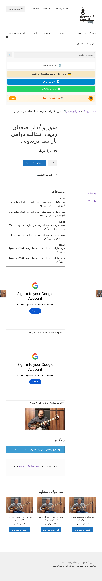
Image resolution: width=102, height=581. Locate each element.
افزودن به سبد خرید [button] (82, 530)
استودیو (47, 33)
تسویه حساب (47, 8)
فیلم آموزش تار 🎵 (71, 111)
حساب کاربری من (62, 8)
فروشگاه (92, 33)
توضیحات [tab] (92, 193)
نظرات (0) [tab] (91, 201)
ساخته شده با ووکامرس (63, 566)
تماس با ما (91, 43)
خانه (94, 111)
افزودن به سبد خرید (34, 162)
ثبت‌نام (13, 98)
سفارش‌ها (35, 8)
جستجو (80, 43)
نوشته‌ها (77, 33)
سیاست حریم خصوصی (86, 566)
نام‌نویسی (62, 33)
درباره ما (35, 33)
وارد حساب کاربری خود (29, 466)
